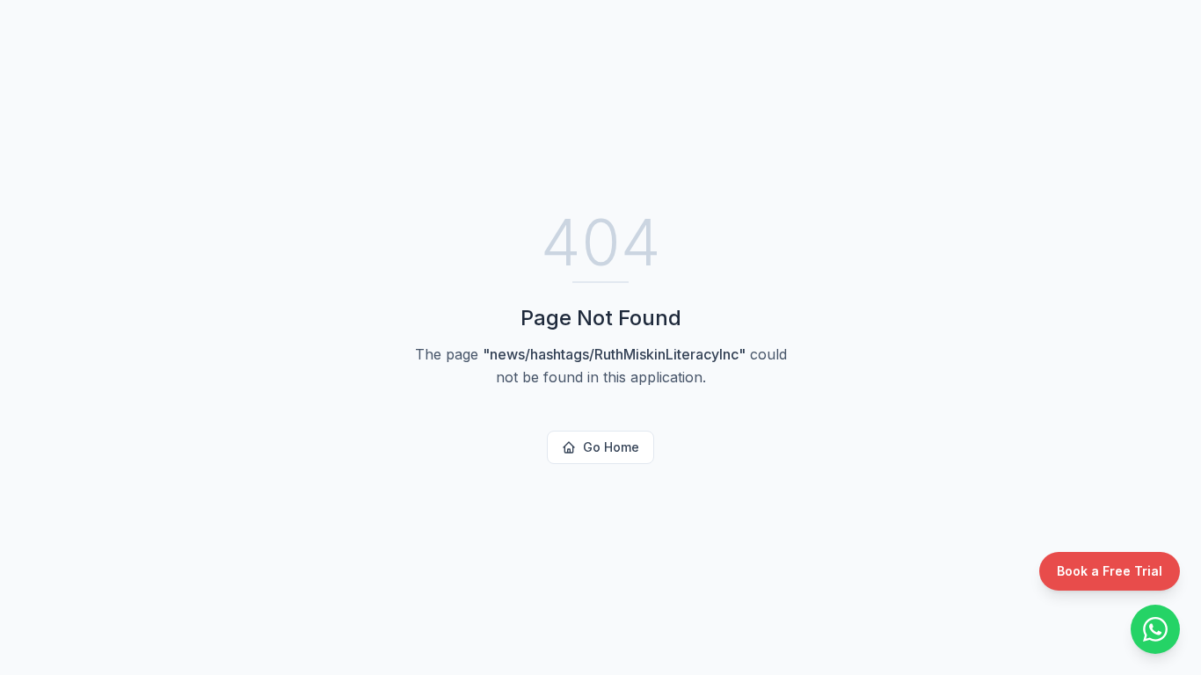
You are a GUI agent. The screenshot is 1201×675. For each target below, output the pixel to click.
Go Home (611, 446)
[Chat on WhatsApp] (1155, 629)
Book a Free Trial (1109, 570)
